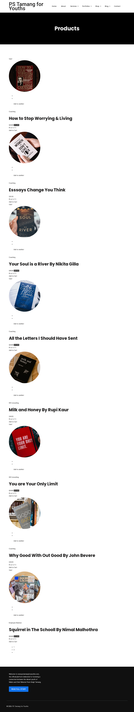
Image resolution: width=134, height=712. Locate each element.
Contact (117, 6)
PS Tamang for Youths (26, 6)
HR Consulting (14, 403)
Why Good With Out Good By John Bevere (52, 555)
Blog (106, 6)
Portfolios (86, 6)
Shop (97, 6)
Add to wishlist (19, 104)
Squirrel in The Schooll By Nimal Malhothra (53, 630)
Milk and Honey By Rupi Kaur (39, 410)
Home (54, 6)
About (63, 6)
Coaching (12, 112)
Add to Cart (13, 130)
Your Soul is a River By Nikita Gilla (44, 264)
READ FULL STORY (18, 689)
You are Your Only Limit (33, 484)
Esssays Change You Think (37, 190)
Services (73, 6)
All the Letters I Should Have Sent (43, 338)
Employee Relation (15, 623)
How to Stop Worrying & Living (40, 118)
